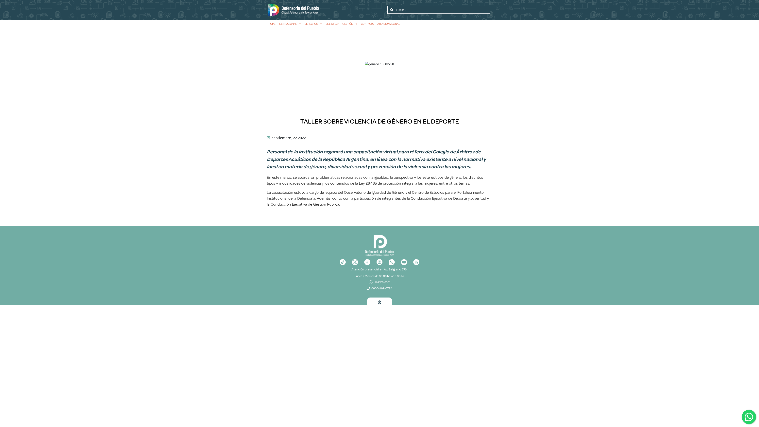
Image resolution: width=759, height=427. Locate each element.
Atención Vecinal (388, 24)
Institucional (287, 24)
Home (272, 24)
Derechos (311, 24)
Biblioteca (332, 24)
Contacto (367, 24)
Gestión (347, 24)
